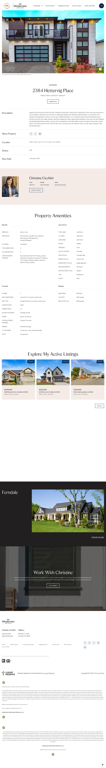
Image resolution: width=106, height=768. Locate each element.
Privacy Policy (99, 673)
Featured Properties (28, 644)
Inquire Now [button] (53, 101)
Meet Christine (14, 644)
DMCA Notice (67, 644)
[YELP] (94, 642)
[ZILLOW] (85, 647)
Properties (36, 6)
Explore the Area (98, 537)
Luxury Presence (48, 673)
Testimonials (55, 644)
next (12, 69)
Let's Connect (5, 646)
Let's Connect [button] (53, 585)
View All (99, 406)
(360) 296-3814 (90, 6)
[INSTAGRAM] (85, 642)
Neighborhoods (63, 6)
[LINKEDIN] (89, 642)
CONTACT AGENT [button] (36, 190)
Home (3, 644)
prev (8, 69)
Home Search (50, 6)
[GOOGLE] (98, 642)
